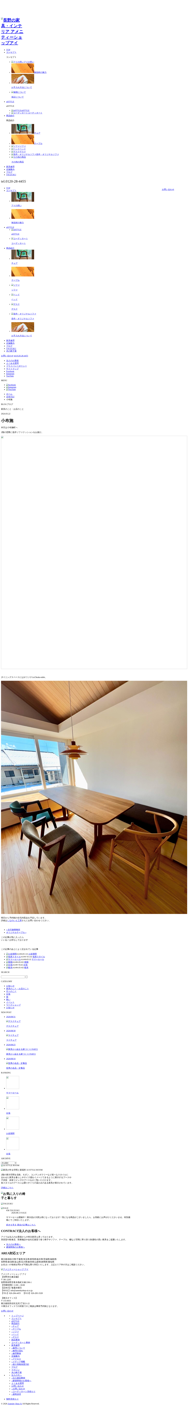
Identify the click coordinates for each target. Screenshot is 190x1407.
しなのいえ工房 (14, 920)
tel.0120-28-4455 (21, 356)
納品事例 (15, 1340)
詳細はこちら (7, 1188)
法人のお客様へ (13, 1244)
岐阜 (26, 967)
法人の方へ (16, 1375)
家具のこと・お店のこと (17, 989)
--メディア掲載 (18, 1361)
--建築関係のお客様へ (21, 1381)
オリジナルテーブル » (16, 932)
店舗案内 (10, 169)
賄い (8, 999)
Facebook (10, 371)
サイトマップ (12, 369)
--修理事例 (16, 1353)
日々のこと (11, 991)
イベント (10, 1002)
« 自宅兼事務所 (13, 930)
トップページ (17, 1316)
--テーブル (16, 1329)
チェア (37, 133)
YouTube (10, 376)
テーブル (38, 143)
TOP (8, 50)
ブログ (9, 172)
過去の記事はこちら (26, 1225)
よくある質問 (12, 363)
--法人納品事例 (18, 1378)
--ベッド (15, 1334)
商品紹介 (10, 116)
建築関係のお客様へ (15, 1247)
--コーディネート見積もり (23, 1391)
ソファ (23, 146)
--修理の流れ (17, 1351)
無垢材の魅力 (40, 72)
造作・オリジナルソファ (47, 154)
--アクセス (16, 1359)
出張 (25, 965)
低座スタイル (39, 957)
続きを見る (11, 1225)
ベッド (23, 149)
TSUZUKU (11, 175)
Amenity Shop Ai (15, 1404)
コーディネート (35, 113)
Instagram (10, 374)
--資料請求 (16, 1394)
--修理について (18, 1348)
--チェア (15, 1326)
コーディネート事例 (20, 1342)
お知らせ (10, 986)
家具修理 (10, 167)
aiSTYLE (10, 102)
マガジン (15, 1370)
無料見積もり (12, 1399)
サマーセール (38, 959)
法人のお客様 (12, 360)
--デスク (15, 1337)
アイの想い (29, 62)
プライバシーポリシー (16, 366)
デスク (23, 152)
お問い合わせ (168, 189)
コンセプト (11, 52)
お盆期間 (32, 954)
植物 (26, 962)
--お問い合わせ (18, 1389)
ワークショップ (13, 1005)
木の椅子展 (11, 351)
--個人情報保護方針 (20, 1364)
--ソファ (15, 1332)
